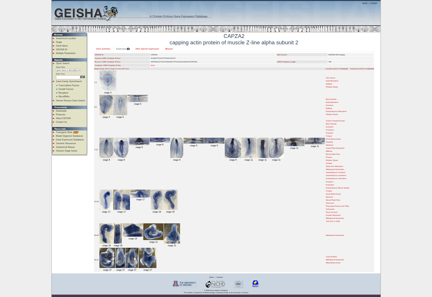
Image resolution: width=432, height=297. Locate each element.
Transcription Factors (69, 85)
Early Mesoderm (332, 81)
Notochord (330, 203)
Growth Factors (66, 89)
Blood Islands (331, 99)
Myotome (329, 197)
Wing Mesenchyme (333, 263)
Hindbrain (329, 145)
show (153, 65)
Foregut (329, 136)
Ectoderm (329, 105)
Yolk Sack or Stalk (333, 221)
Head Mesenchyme (333, 139)
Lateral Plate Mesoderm (335, 148)
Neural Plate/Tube (333, 154)
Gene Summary (103, 49)
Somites (329, 163)
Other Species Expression (147, 49)
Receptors (64, 93)
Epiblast (329, 84)
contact (373, 3)
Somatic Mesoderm (333, 215)
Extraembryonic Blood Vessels (337, 188)
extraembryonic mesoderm (336, 178)
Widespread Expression (335, 169)
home (365, 3)
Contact (220, 277)
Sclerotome (330, 209)
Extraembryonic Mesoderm (336, 111)
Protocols (60, 114)
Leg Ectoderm (331, 257)
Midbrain (329, 151)
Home (211, 277)
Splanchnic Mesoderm (334, 166)
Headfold (329, 142)
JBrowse (169, 49)
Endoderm (330, 130)
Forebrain (329, 133)
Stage (59, 42)
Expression (121, 49)
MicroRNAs (64, 96)
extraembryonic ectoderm (335, 172)
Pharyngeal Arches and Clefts (337, 206)
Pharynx (329, 157)
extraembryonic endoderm (336, 175)
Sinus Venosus (332, 212)
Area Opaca (330, 78)
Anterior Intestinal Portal (335, 121)
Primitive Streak (332, 87)
